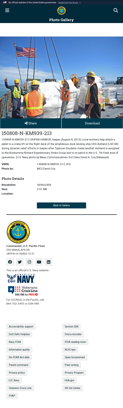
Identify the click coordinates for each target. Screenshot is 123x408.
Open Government (75, 357)
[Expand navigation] (7, 11)
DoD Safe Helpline (19, 334)
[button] (69, 2)
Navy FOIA (15, 341)
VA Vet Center (72, 388)
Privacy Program (74, 372)
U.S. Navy (14, 380)
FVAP (12, 395)
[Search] (115, 11)
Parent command (18, 365)
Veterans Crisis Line (20, 388)
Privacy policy (17, 372)
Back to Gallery (61, 205)
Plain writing (71, 365)
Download (92, 123)
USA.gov (69, 380)
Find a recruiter (73, 334)
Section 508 (71, 326)
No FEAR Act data (19, 357)
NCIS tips (70, 349)
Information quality (19, 349)
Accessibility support (21, 326)
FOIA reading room (75, 341)
